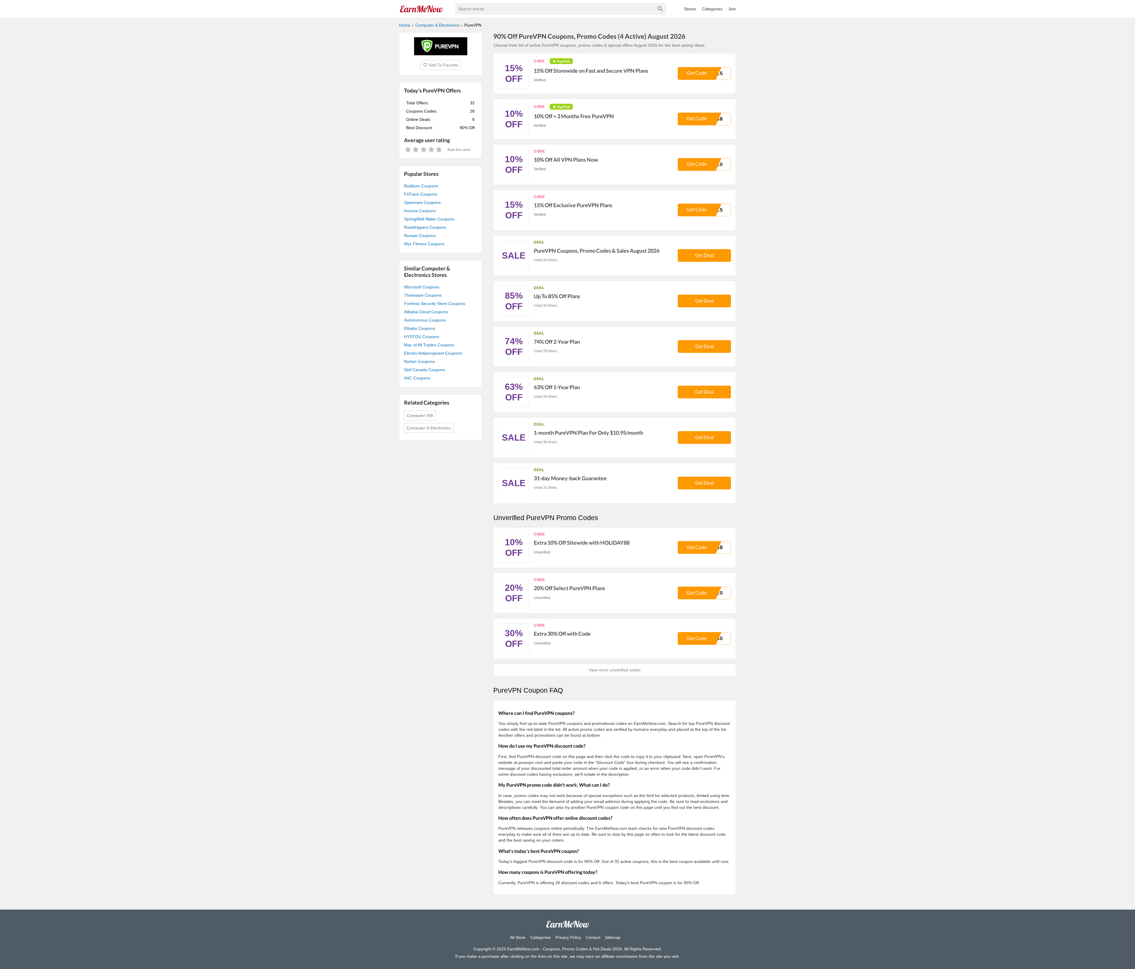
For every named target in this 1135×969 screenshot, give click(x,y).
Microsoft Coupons (421, 287)
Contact (593, 937)
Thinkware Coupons (423, 295)
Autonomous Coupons (425, 320)
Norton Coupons (419, 361)
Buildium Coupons (421, 186)
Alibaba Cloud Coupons (426, 311)
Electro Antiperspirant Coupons (433, 353)
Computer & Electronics (429, 428)
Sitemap (612, 937)
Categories (712, 9)
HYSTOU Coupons (421, 336)
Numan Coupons (420, 235)
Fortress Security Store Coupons (434, 303)
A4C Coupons (417, 378)
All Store (518, 937)
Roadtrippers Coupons (425, 227)
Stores (690, 9)
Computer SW (420, 415)
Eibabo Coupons (419, 328)
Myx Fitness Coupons (424, 243)
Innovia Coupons (420, 210)
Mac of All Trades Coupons (429, 345)
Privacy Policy (568, 937)
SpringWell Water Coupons (429, 219)
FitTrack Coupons (420, 194)
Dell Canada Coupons (424, 369)
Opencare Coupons (422, 202)
